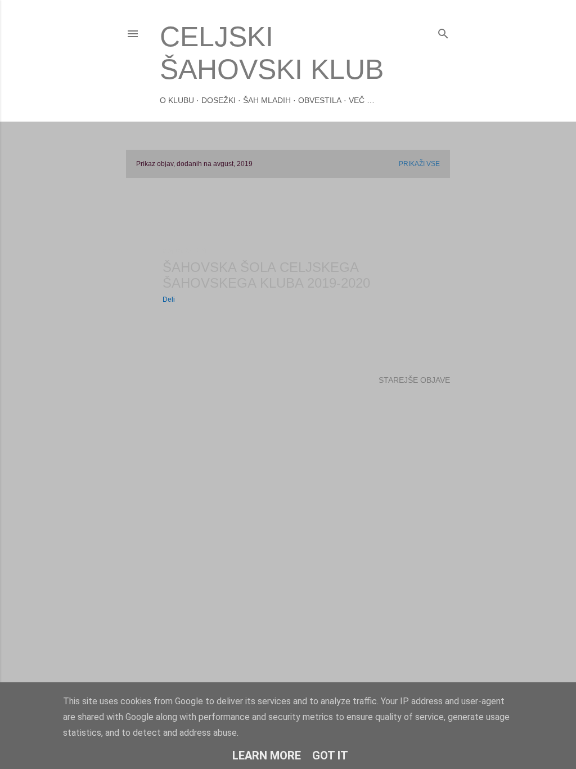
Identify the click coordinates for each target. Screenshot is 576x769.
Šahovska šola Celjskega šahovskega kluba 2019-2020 (266, 275)
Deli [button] (169, 299)
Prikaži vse (419, 164)
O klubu (177, 100)
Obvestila (319, 100)
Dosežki (218, 100)
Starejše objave (414, 379)
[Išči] (443, 31)
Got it (330, 755)
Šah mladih (267, 100)
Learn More (266, 755)
